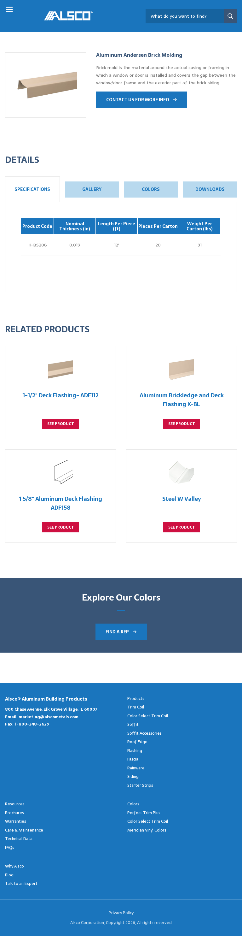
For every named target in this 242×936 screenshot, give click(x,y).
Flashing (134, 750)
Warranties (15, 821)
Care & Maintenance (24, 830)
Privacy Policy (121, 912)
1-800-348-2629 (31, 724)
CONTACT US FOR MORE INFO (137, 99)
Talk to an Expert (21, 883)
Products (135, 698)
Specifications (32, 189)
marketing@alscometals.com (48, 717)
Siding (133, 776)
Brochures (14, 812)
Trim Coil (135, 707)
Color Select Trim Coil (147, 716)
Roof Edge (137, 741)
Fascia (132, 759)
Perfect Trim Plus (143, 812)
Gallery (91, 189)
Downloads (210, 189)
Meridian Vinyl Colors (146, 830)
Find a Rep (117, 631)
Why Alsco (14, 866)
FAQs (9, 847)
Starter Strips (140, 785)
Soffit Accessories (144, 733)
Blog (9, 875)
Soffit (133, 724)
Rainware (136, 768)
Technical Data (18, 838)
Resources (15, 804)
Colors (151, 189)
